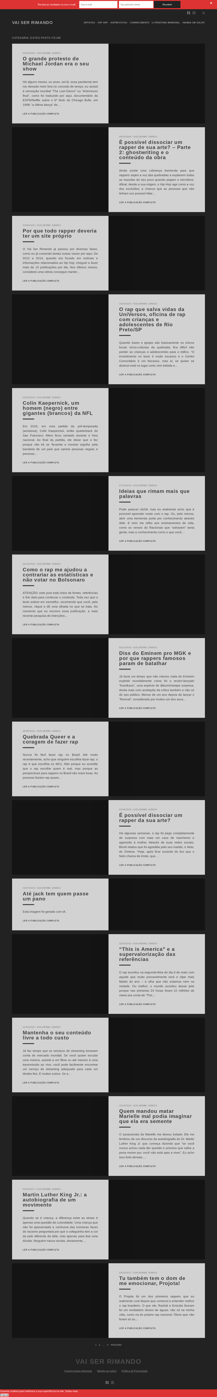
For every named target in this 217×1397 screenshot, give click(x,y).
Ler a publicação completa (41, 114)
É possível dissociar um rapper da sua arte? (150, 817)
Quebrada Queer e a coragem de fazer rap (50, 739)
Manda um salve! (194, 22)
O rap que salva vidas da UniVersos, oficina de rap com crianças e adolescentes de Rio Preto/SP (152, 319)
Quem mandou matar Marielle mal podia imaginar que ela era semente (155, 1116)
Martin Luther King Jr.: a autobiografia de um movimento (55, 1200)
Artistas (89, 22)
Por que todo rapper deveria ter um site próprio (60, 233)
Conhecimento (139, 22)
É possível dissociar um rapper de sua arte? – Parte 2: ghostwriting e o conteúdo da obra (155, 149)
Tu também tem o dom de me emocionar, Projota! (152, 1280)
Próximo (116, 1345)
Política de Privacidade (135, 1371)
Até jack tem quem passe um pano (56, 896)
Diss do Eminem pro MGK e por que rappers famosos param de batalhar (155, 658)
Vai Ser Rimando (32, 22)
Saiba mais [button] (71, 1391)
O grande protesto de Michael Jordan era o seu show (56, 64)
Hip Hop (103, 22)
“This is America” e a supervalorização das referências (147, 954)
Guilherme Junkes (49, 53)
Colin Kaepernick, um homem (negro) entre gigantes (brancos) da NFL (58, 408)
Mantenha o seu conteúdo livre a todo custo (57, 1035)
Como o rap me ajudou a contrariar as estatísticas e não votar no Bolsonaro (58, 575)
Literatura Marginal (166, 22)
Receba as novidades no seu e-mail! (57, 4)
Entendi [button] (4, 1395)
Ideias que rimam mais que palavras (154, 493)
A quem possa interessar (78, 1371)
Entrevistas (119, 22)
